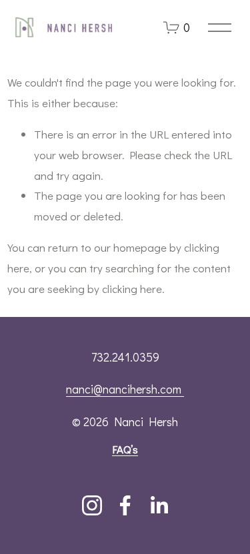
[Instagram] (92, 505)
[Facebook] (125, 505)
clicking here (132, 288)
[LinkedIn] (158, 505)
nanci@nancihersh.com (125, 389)
